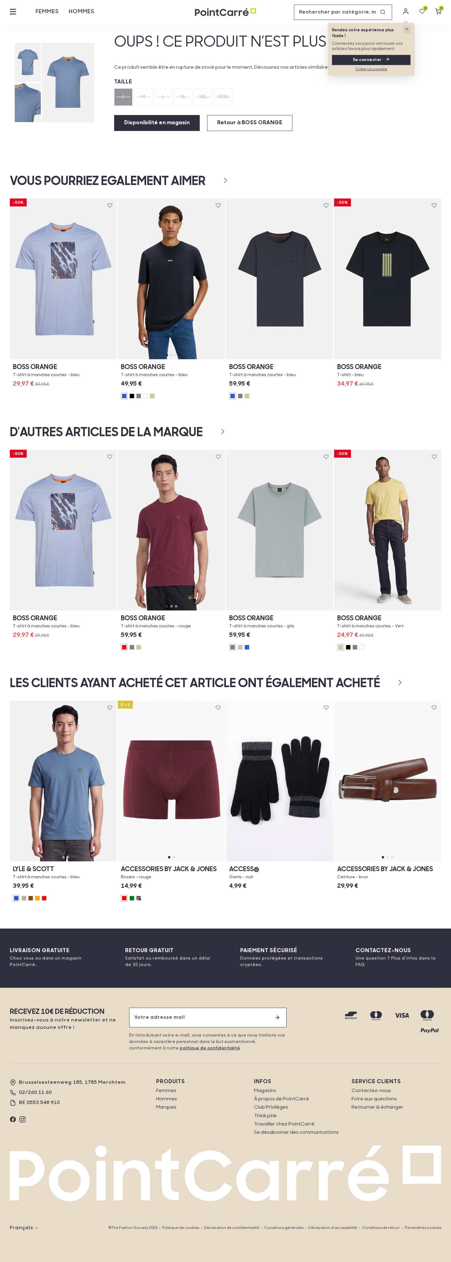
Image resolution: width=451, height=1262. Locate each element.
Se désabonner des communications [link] (296, 1132)
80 (364, 861)
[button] (215, 180)
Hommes (81, 12)
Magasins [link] (265, 1090)
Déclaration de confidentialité (231, 1228)
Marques (166, 1107)
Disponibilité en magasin (157, 123)
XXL (203, 97)
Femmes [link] (166, 1090)
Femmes (47, 12)
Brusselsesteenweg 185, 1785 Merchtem (72, 1082)
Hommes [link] (166, 1099)
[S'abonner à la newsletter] (277, 1017)
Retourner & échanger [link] (377, 1107)
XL (183, 97)
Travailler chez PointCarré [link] (284, 1124)
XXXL (223, 97)
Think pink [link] (265, 1116)
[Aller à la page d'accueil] (225, 12)
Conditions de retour (381, 1228)
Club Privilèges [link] (271, 1107)
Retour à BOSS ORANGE (249, 123)
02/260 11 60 (35, 1092)
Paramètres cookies (423, 1228)
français (21, 1227)
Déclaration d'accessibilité (332, 1228)
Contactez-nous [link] (371, 1090)
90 (411, 861)
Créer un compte (371, 69)
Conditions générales (283, 1228)
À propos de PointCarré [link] (281, 1099)
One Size (279, 861)
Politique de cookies (180, 1228)
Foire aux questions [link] (374, 1099)
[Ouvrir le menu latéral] (13, 12)
